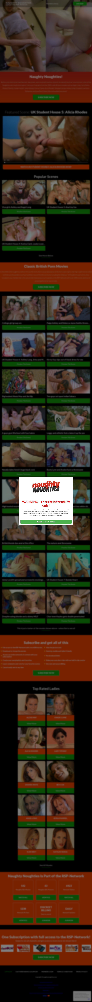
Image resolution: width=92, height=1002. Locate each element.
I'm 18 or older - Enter (46, 522)
